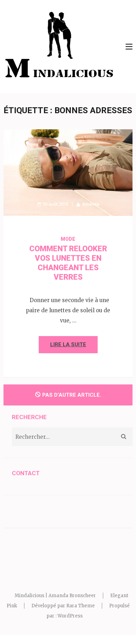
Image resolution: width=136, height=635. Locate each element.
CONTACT (26, 473)
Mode (68, 239)
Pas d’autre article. (71, 395)
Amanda (90, 204)
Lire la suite (68, 344)
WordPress (70, 616)
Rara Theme (80, 606)
